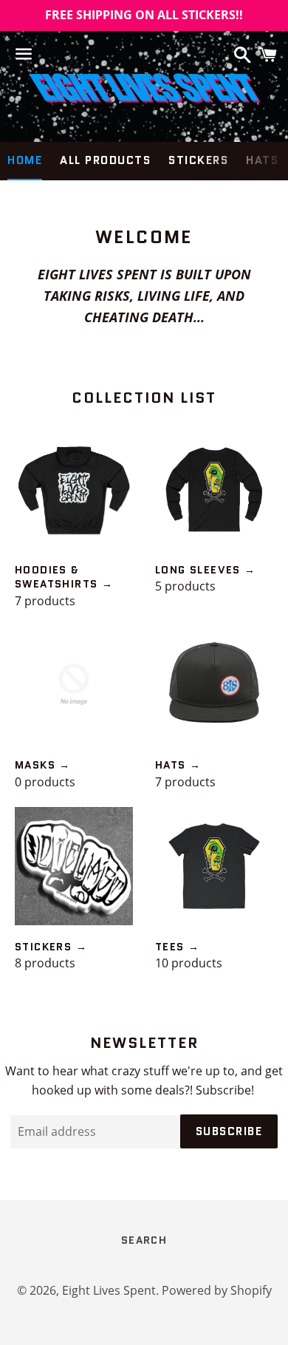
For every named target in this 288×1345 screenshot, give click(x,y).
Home (24, 160)
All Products (105, 160)
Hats (262, 160)
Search (144, 1240)
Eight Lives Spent (109, 1290)
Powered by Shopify (217, 1290)
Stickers (198, 160)
